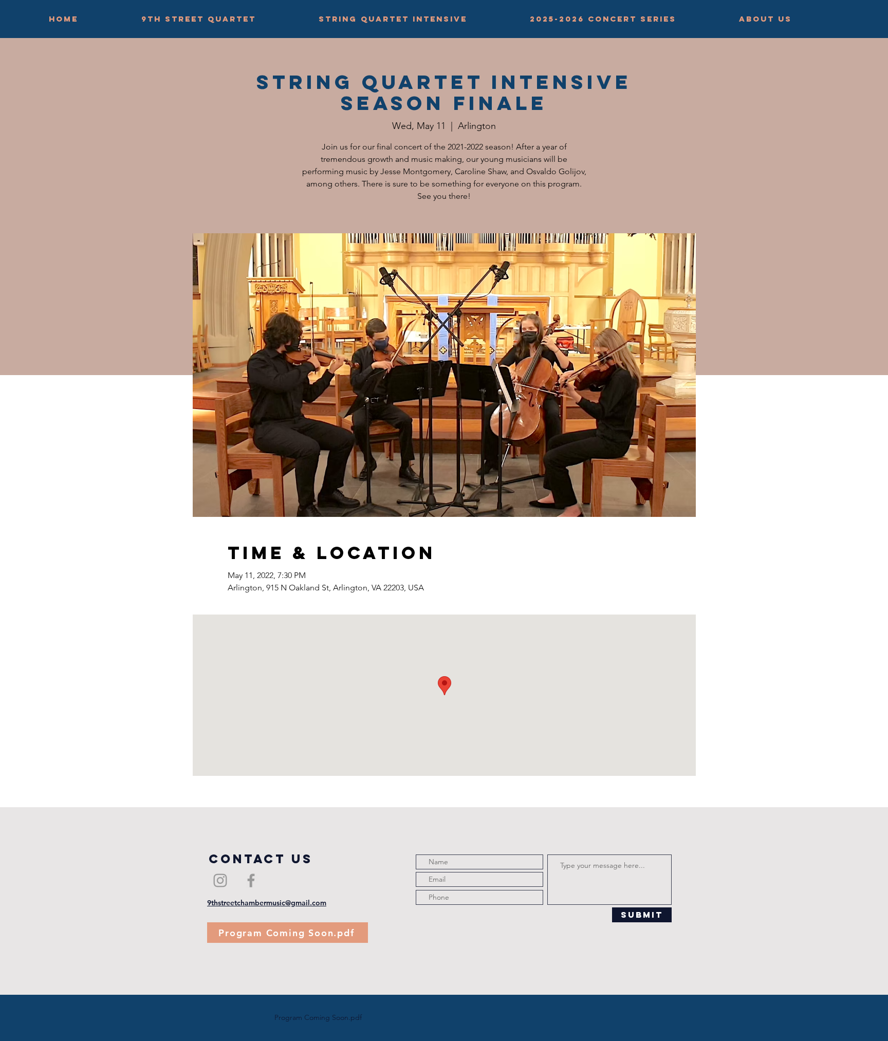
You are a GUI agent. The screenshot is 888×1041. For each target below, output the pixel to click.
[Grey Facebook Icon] (251, 880)
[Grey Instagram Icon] (220, 880)
